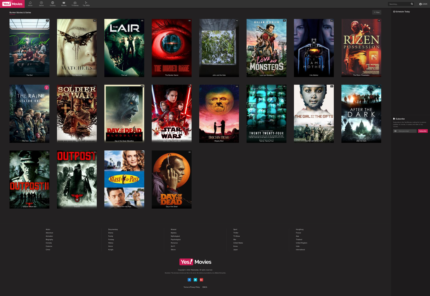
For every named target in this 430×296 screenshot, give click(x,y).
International (300, 249)
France (298, 233)
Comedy (49, 243)
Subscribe (422, 131)
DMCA (204, 287)
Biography (49, 239)
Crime (48, 249)
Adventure (49, 233)
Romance (174, 243)
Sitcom (173, 249)
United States (238, 243)
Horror (110, 246)
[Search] (412, 4)
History (110, 243)
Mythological (175, 236)
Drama (110, 233)
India (297, 246)
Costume (49, 246)
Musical (173, 229)
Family (110, 236)
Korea (235, 246)
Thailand (299, 239)
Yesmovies (195, 270)
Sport (235, 229)
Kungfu (110, 249)
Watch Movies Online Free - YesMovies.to (12, 4)
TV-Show (236, 236)
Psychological (176, 239)
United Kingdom (301, 243)
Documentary (113, 229)
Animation (49, 236)
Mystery (173, 233)
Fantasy (111, 239)
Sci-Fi (173, 246)
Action (48, 229)
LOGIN (424, 4)
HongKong (299, 229)
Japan (235, 249)
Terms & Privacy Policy (192, 287)
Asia (297, 236)
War (234, 239)
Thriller (235, 233)
